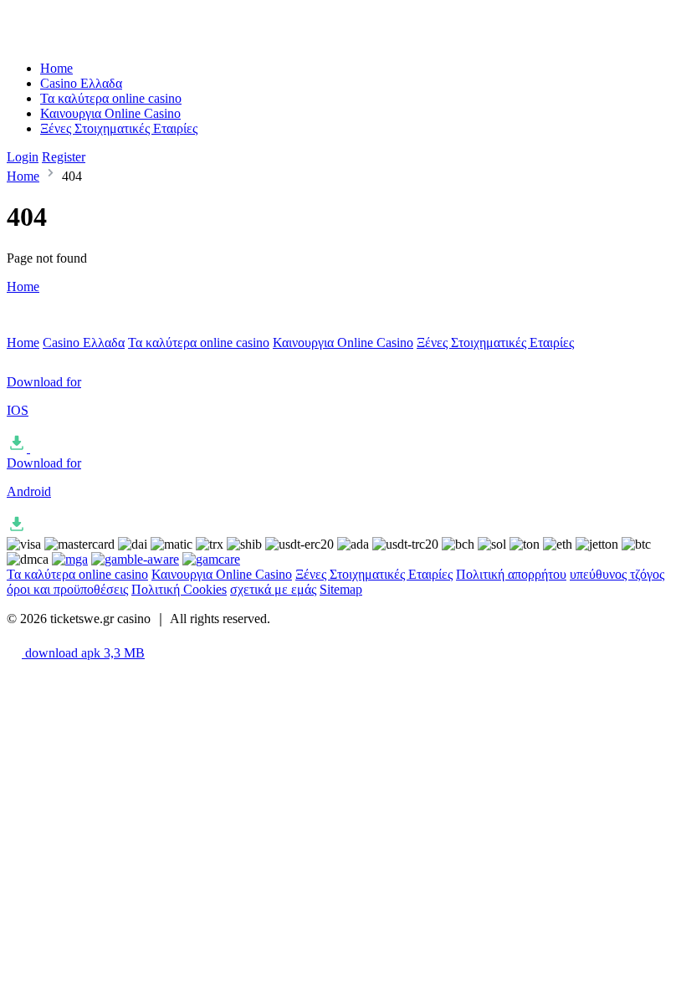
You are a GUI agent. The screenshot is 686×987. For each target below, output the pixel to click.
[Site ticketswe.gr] (76, 40)
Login (22, 157)
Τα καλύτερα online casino (111, 98)
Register (63, 157)
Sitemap (341, 589)
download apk (83, 653)
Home (56, 68)
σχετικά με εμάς (273, 589)
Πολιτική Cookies (179, 589)
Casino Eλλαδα (81, 83)
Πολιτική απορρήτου (511, 574)
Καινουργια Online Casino (110, 113)
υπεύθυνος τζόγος (617, 574)
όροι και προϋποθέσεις (67, 589)
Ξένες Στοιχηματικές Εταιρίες (118, 128)
